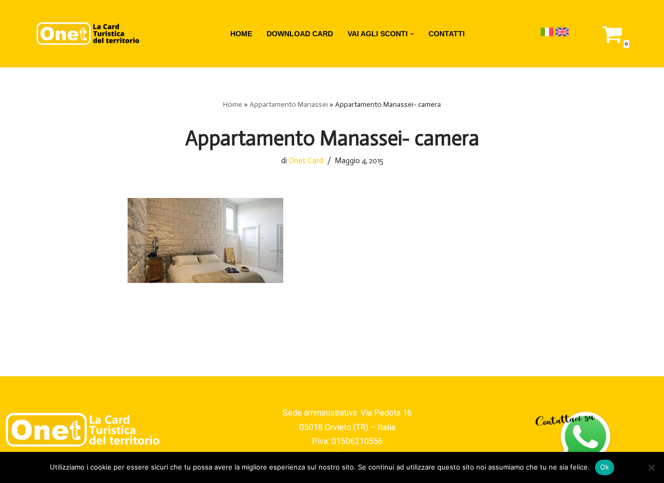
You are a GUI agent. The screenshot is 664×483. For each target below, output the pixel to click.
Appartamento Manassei (289, 104)
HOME (241, 34)
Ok (605, 467)
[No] (651, 467)
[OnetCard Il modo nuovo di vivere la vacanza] (88, 34)
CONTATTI (446, 34)
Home (232, 104)
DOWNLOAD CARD (300, 34)
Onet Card (305, 160)
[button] (412, 34)
